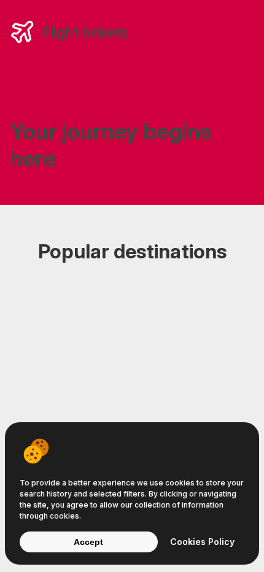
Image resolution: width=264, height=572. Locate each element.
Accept (88, 542)
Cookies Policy (202, 541)
